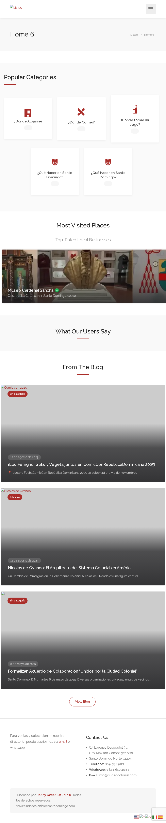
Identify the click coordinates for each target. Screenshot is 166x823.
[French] (142, 817)
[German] (148, 817)
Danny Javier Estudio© (53, 795)
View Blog (82, 701)
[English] (136, 817)
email (63, 742)
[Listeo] (16, 7)
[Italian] (155, 817)
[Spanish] (160, 817)
